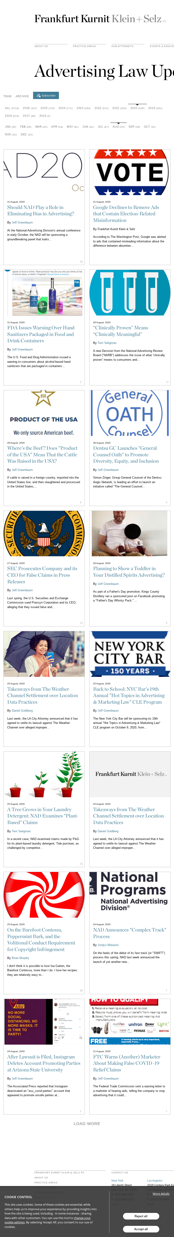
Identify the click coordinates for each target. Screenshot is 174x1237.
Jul (103, 126)
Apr (57, 126)
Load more (87, 1123)
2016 (45, 115)
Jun (88, 126)
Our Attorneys (122, 46)
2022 (101, 108)
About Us (41, 46)
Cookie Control (18, 1197)
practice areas (84, 46)
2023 (84, 108)
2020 (137, 108)
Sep (134, 126)
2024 (66, 108)
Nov (11, 134)
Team (7, 96)
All (12, 108)
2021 (119, 108)
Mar (41, 126)
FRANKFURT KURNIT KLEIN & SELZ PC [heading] (59, 1173)
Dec (27, 134)
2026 (30, 108)
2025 (48, 108)
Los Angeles (154, 1180)
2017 (29, 115)
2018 (12, 115)
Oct (150, 126)
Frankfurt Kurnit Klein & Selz (100, 17)
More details (161, 1194)
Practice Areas (46, 1183)
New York (117, 1180)
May (73, 126)
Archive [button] (22, 96)
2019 (155, 108)
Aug (119, 126)
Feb (25, 126)
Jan (10, 126)
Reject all (141, 1216)
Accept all (141, 1229)
